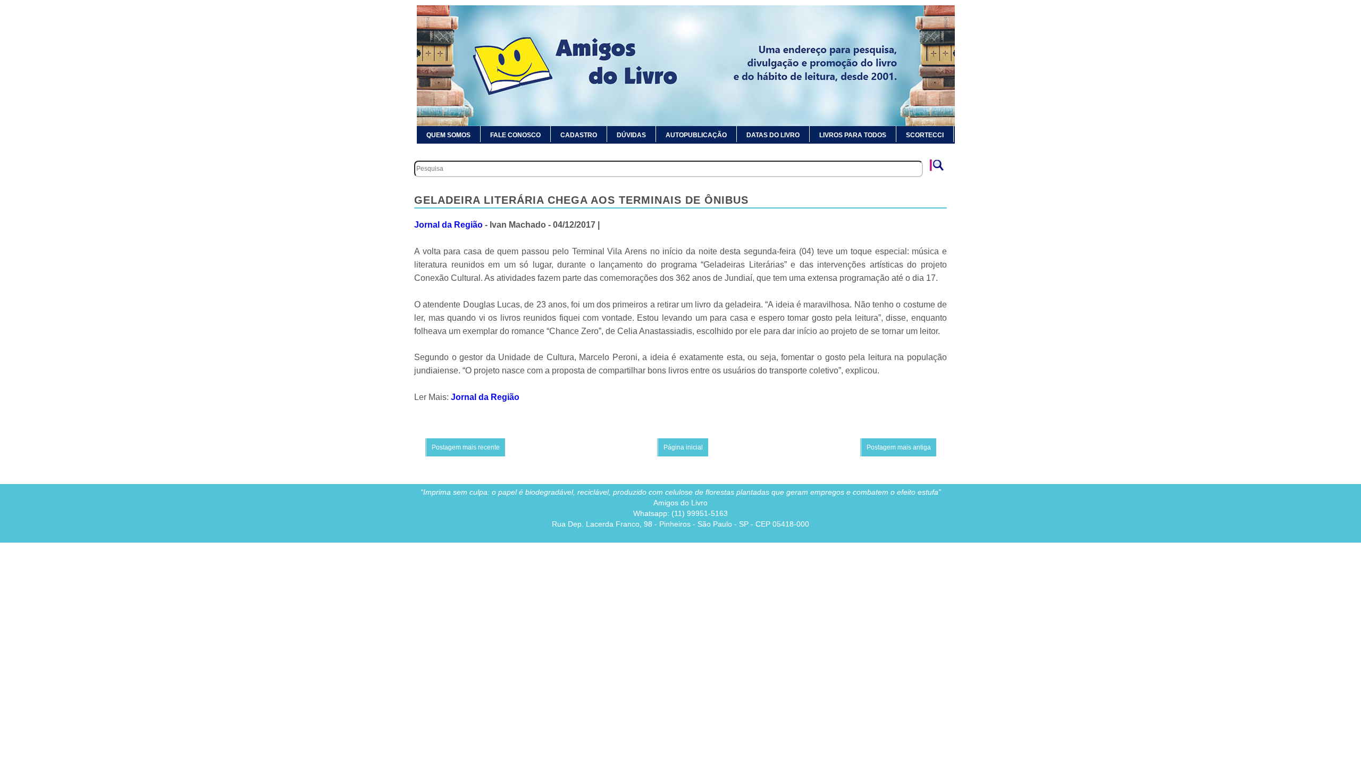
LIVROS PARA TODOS (852, 135)
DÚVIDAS (631, 135)
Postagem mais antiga (899, 447)
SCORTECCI (925, 135)
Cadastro (578, 135)
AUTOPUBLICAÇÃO (696, 135)
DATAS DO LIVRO (773, 135)
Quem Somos (448, 135)
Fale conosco (515, 135)
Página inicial (683, 447)
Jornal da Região (448, 224)
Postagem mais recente (466, 447)
